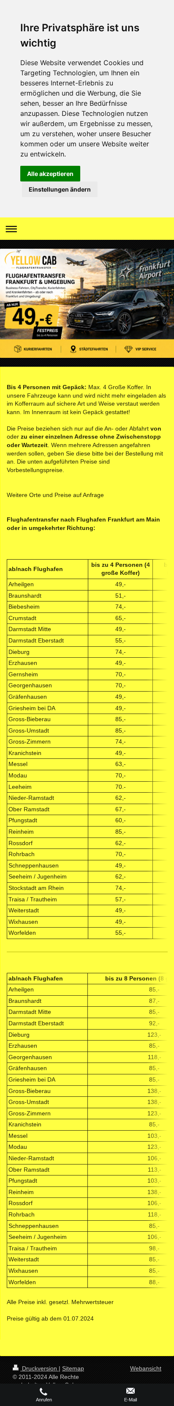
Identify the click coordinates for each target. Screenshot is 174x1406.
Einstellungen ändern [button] (60, 189)
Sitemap (73, 1368)
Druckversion (39, 1368)
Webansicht (145, 1368)
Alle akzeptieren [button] (50, 173)
